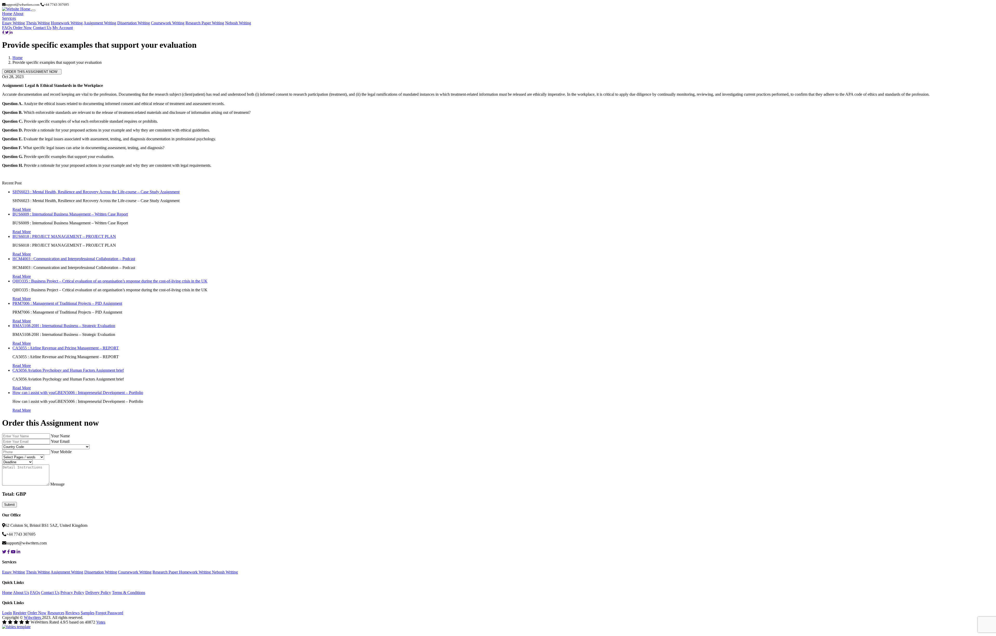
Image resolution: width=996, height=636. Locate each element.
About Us (21, 592)
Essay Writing (13, 23)
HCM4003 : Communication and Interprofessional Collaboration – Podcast (73, 259)
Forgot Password (109, 613)
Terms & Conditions (128, 592)
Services (9, 18)
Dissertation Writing (133, 23)
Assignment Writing (100, 23)
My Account (62, 27)
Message (57, 484)
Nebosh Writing (238, 23)
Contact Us (42, 27)
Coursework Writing (167, 23)
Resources (55, 613)
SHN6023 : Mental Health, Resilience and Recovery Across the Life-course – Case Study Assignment (95, 192)
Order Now (22, 27)
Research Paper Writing (204, 23)
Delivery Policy (98, 592)
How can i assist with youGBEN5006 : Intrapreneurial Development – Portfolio (77, 392)
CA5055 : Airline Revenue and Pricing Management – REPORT (65, 348)
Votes (100, 622)
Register (19, 613)
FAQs (7, 27)
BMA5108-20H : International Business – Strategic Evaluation (63, 325)
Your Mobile (61, 452)
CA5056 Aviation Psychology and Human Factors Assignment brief (68, 370)
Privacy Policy (72, 592)
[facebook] (3, 32)
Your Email (60, 441)
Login (7, 613)
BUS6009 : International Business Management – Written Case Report (70, 214)
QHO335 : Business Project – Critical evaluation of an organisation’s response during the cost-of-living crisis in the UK (110, 281)
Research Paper (166, 572)
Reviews (72, 613)
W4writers (33, 617)
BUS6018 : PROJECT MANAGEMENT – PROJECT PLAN (64, 236)
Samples (87, 613)
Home (7, 13)
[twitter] (7, 32)
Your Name (60, 436)
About (18, 13)
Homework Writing (67, 23)
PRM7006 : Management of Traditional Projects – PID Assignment (67, 303)
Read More (21, 209)
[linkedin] (11, 32)
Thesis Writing (38, 23)
